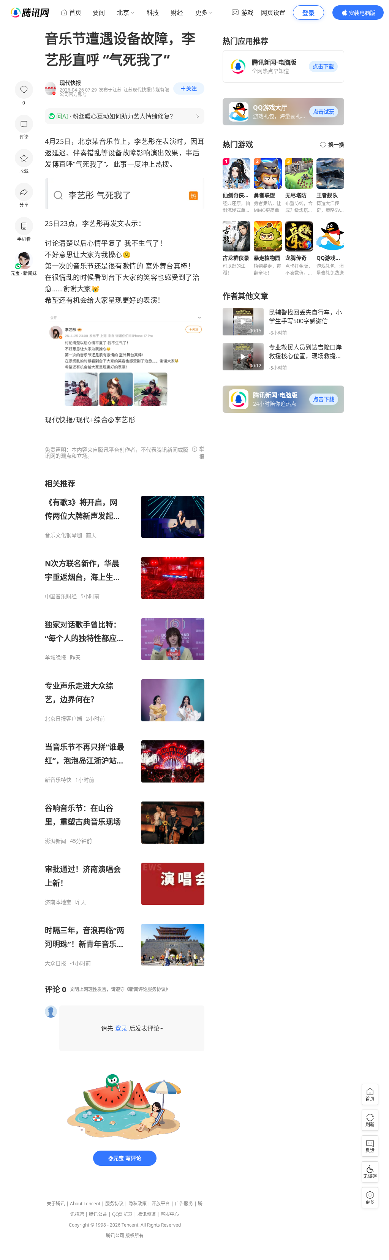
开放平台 (161, 1203)
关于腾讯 (56, 1203)
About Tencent (85, 1203)
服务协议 (114, 1203)
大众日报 (55, 963)
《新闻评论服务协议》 (147, 989)
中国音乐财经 (61, 596)
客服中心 (170, 1214)
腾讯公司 (115, 1235)
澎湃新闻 (55, 841)
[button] (323, 66)
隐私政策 (137, 1203)
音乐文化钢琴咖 (63, 535)
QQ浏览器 (122, 1214)
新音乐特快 (58, 780)
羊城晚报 (55, 657)
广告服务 (184, 1203)
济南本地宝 (58, 902)
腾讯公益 (98, 1214)
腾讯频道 (147, 1214)
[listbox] (124, 722)
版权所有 (134, 1235)
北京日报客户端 (63, 718)
